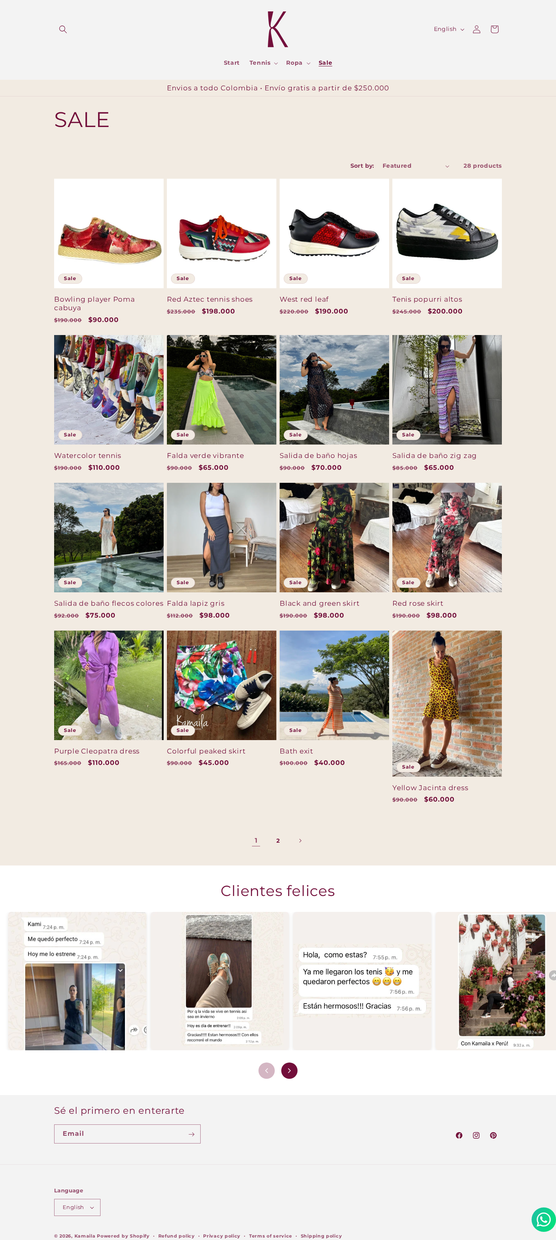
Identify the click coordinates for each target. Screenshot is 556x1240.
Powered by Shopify (123, 1236)
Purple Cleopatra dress (97, 751)
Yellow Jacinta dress (430, 788)
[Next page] (300, 841)
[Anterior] (266, 1071)
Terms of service (270, 1235)
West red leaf (304, 299)
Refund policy (176, 1235)
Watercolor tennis (87, 455)
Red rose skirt (418, 603)
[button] (63, 29)
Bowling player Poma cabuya (94, 303)
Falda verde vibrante (205, 455)
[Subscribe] (191, 1134)
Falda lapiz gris (195, 603)
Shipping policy (321, 1235)
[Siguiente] (289, 1071)
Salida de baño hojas (318, 455)
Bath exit (296, 751)
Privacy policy (222, 1235)
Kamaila (85, 1236)
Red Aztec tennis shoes (210, 299)
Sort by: (362, 165)
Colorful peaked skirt (206, 751)
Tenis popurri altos (427, 299)
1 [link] (256, 840)
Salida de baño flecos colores (109, 603)
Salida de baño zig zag (434, 455)
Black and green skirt (319, 603)
